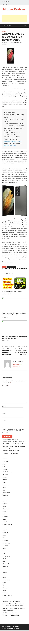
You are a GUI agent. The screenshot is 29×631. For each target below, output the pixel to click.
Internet (5, 479)
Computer (5, 469)
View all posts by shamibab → (17, 365)
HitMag (17, 628)
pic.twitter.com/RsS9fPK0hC (13, 141)
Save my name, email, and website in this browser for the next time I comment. (13, 431)
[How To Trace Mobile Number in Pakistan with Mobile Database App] (14, 304)
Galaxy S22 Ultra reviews (8, 268)
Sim (4, 490)
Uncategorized (7, 492)
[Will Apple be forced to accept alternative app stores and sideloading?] (14, 328)
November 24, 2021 (10, 145)
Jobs (4, 482)
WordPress (10, 628)
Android (4, 31)
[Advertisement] (14, 18)
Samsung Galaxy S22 (21, 268)
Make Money (6, 485)
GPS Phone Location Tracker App (11, 439)
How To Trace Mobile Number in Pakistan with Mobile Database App (14, 314)
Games (4, 477)
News (4, 487)
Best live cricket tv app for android (12, 291)
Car (4, 466)
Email (4, 413)
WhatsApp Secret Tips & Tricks (11, 450)
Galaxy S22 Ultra (11, 266)
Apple (4, 464)
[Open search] (25, 26)
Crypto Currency (7, 472)
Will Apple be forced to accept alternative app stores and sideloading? (14, 337)
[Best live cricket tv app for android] (14, 283)
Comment (5, 385)
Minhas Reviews (14, 9)
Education (5, 474)
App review (6, 461)
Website (4, 420)
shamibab (16, 42)
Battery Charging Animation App (11, 453)
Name (4, 406)
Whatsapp (5, 495)
